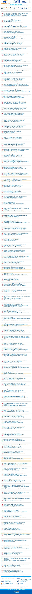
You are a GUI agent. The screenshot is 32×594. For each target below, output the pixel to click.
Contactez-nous (16, 591)
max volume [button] (10, 2)
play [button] (4, 2)
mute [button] (7, 2)
